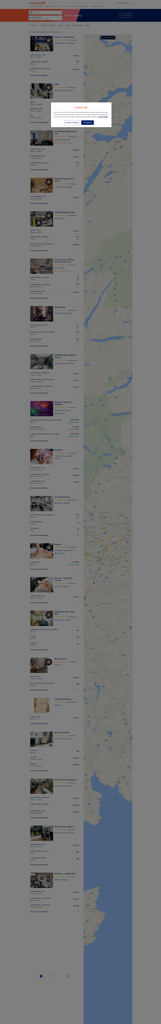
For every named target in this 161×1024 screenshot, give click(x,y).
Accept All (87, 122)
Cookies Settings (72, 122)
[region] (81, 114)
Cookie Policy (103, 117)
